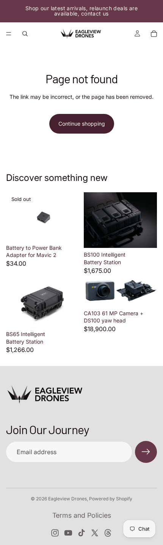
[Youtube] (68, 532)
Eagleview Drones (67, 498)
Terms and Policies (81, 515)
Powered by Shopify (110, 498)
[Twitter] (94, 532)
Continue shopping (81, 123)
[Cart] (154, 33)
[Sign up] (146, 452)
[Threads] (108, 532)
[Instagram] (55, 532)
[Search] (25, 33)
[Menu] (8, 33)
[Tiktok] (81, 532)
